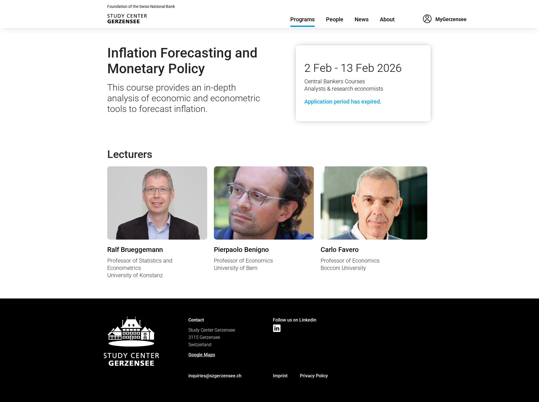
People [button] (334, 19)
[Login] (427, 20)
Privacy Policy (314, 375)
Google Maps (201, 354)
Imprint (280, 375)
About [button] (387, 19)
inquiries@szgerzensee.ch (214, 375)
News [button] (362, 19)
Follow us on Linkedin (294, 320)
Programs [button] (302, 19)
